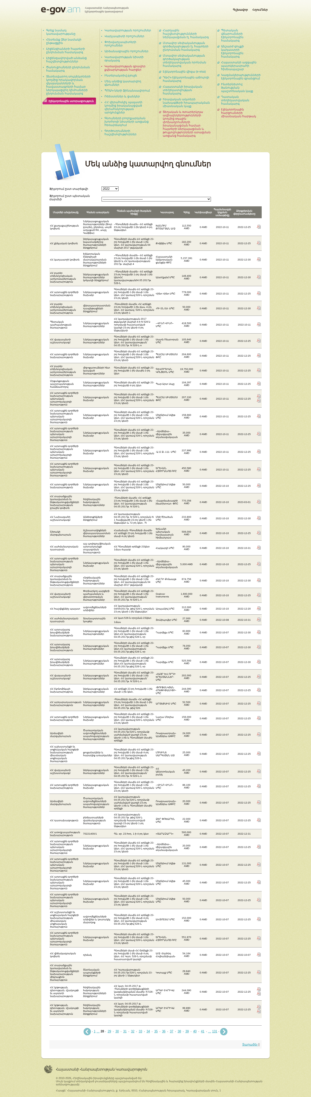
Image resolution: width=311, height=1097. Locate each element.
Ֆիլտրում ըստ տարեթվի (68, 188)
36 (163, 1031)
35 (156, 1031)
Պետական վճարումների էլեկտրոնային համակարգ (232, 35)
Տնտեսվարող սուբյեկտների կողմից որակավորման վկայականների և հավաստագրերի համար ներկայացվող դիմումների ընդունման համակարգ (68, 85)
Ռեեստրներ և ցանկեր (122, 96)
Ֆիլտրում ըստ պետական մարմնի (69, 197)
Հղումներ (260, 8)
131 (214, 1031)
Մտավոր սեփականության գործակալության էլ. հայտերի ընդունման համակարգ (185, 46)
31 (125, 1031)
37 (171, 1031)
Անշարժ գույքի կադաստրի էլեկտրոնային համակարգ (232, 51)
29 (109, 1031)
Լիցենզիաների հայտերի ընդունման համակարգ (65, 50)
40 (195, 1031)
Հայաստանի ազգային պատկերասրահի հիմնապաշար (239, 66)
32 (132, 1031)
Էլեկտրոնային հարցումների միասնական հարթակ (238, 113)
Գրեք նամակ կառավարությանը (61, 32)
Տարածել (250, 1044)
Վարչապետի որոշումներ (124, 36)
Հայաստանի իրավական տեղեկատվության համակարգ (182, 90)
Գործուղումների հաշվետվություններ (120, 132)
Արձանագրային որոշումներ (126, 51)
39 (187, 1031)
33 (140, 1031)
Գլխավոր (240, 8)
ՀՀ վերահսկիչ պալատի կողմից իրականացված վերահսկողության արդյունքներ (123, 107)
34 (148, 1031)
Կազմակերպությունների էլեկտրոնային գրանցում (241, 76)
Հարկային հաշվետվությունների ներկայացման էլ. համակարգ (186, 34)
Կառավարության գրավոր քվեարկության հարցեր (125, 68)
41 (202, 1031)
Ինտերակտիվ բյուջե (120, 75)
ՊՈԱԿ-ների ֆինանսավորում (127, 90)
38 (179, 1031)
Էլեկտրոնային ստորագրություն (71, 101)
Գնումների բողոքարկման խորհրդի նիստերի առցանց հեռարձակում (126, 122)
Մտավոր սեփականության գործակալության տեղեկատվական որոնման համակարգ (184, 60)
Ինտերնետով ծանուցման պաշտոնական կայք (237, 88)
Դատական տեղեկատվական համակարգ (235, 100)
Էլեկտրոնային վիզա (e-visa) (184, 71)
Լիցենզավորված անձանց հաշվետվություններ (66, 59)
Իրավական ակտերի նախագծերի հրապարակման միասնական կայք (186, 103)
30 (117, 1031)
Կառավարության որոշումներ (127, 30)
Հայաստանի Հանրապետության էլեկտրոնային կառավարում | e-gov (85, 11)
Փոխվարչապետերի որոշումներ (120, 43)
